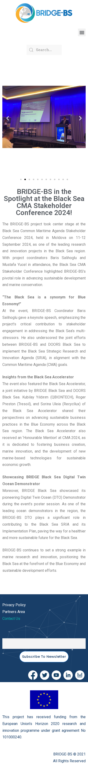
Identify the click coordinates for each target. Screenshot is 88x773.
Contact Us (11, 618)
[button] (82, 32)
